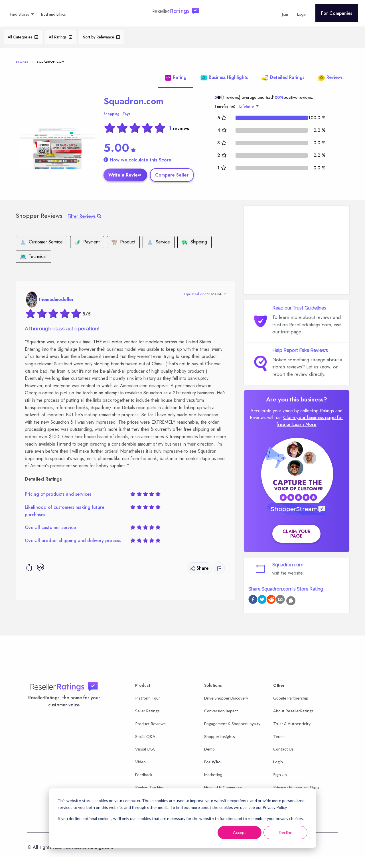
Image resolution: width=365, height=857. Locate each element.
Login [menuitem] (301, 14)
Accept (239, 832)
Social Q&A (145, 736)
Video (140, 761)
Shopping (111, 113)
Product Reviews (150, 723)
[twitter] (262, 600)
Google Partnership (290, 698)
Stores (22, 61)
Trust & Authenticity (292, 723)
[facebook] (252, 600)
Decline (285, 832)
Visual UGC (145, 749)
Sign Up (280, 774)
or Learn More (301, 424)
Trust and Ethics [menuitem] (53, 14)
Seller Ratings (147, 710)
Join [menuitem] (285, 14)
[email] (280, 600)
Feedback (143, 774)
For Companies (336, 13)
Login (278, 761)
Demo (209, 749)
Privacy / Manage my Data (296, 787)
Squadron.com (133, 101)
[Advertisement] (296, 250)
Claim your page (297, 533)
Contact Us (283, 749)
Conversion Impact (221, 710)
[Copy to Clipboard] (290, 600)
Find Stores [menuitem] (19, 14)
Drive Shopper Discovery (226, 698)
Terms (279, 736)
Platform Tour (147, 698)
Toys (126, 113)
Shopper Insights (219, 736)
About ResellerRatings (293, 710)
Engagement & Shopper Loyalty (232, 723)
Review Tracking (150, 787)
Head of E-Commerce (223, 787)
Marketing (213, 774)
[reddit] (271, 600)
